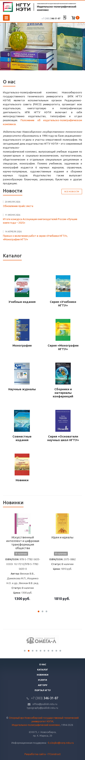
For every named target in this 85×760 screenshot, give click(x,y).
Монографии (22, 345)
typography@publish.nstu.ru (42, 708)
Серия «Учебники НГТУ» (63, 303)
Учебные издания (22, 301)
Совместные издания (21, 438)
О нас (42, 664)
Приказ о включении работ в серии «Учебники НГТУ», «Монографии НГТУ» (35, 237)
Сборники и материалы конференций (63, 392)
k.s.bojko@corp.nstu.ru (61, 743)
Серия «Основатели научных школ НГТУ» (63, 438)
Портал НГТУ (43, 690)
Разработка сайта (35, 754)
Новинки (22, 480)
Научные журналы (22, 389)
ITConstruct (54, 754)
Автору (42, 685)
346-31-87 (51, 18)
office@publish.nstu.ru (44, 704)
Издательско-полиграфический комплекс (36, 725)
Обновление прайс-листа (18, 206)
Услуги (42, 680)
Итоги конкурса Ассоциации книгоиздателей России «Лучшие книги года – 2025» (40, 221)
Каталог (42, 669)
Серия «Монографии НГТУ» (63, 347)
